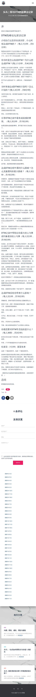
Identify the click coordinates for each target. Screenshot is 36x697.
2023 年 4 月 (8, 480)
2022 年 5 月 (8, 511)
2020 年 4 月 (8, 588)
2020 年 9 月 (8, 571)
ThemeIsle (19, 693)
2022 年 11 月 (8, 494)
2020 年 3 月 (8, 592)
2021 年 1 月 (8, 558)
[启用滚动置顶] (32, 693)
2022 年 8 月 (8, 501)
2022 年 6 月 (8, 507)
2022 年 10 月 (8, 497)
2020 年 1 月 (8, 598)
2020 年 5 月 (8, 585)
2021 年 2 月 (8, 555)
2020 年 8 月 (8, 575)
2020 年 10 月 (8, 568)
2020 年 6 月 (8, 581)
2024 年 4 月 (8, 473)
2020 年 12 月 (8, 561)
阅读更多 (20, 635)
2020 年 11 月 (8, 565)
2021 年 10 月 (8, 528)
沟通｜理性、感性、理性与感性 (15, 630)
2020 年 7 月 (8, 578)
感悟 (8, 389)
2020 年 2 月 (8, 595)
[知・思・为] (4, 3)
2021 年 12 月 (8, 521)
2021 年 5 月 (8, 544)
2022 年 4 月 (8, 514)
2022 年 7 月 (8, 504)
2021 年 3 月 (8, 551)
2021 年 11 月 (8, 524)
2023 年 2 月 (8, 487)
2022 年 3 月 (8, 517)
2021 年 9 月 (8, 531)
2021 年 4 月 (8, 548)
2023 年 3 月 (8, 484)
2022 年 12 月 (8, 490)
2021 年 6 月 (8, 541)
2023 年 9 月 (8, 477)
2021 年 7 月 (8, 538)
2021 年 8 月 (8, 534)
